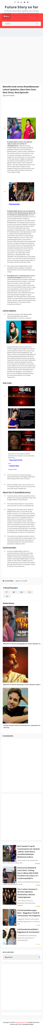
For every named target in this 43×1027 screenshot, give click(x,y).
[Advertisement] (21, 60)
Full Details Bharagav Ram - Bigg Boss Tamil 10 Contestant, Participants (28, 913)
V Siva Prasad (9, 588)
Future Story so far (21, 7)
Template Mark (27, 1024)
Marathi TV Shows (21, 581)
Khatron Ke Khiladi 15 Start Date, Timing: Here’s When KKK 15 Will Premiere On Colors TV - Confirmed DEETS (28, 873)
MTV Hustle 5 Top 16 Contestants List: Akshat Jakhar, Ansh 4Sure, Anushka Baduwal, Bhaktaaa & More (28, 851)
